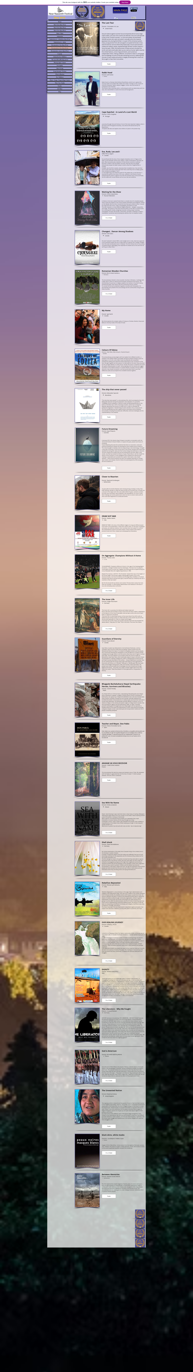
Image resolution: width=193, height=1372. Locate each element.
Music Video (59, 33)
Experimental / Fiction (59, 71)
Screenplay (60, 65)
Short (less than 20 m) (60, 27)
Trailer (60, 86)
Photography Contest (60, 62)
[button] (109, 64)
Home (60, 22)
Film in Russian (59, 74)
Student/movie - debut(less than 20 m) (59, 39)
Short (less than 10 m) (60, 25)
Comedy (59, 54)
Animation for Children (59, 57)
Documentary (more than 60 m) (60, 51)
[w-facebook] (117, 19)
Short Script (59, 68)
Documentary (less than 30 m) (59, 45)
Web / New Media (60, 83)
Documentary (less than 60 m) (59, 48)
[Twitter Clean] (115, 18)
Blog (59, 92)
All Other (59, 89)
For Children (59, 77)
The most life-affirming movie (59, 59)
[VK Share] (125, 18)
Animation (60, 36)
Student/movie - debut (60, 42)
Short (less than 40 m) (60, 30)
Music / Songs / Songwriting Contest (60, 80)
